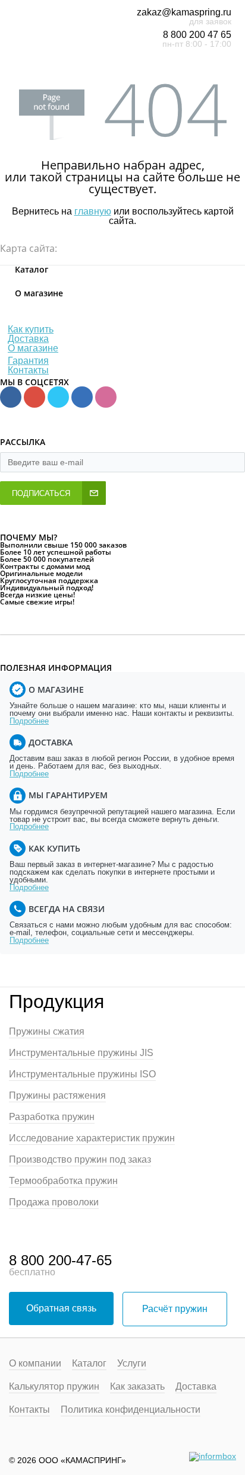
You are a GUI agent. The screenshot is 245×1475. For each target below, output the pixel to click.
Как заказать (137, 1386)
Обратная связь (61, 1308)
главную (92, 211)
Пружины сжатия (46, 1031)
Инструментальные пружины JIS (81, 1053)
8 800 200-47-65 (60, 1260)
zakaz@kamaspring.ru (184, 12)
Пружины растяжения (57, 1095)
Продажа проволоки (54, 1202)
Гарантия (28, 361)
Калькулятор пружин (54, 1386)
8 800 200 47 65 (197, 35)
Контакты (28, 370)
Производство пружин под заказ (80, 1159)
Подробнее (29, 720)
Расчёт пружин (175, 1309)
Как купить (31, 329)
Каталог (89, 1363)
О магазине (33, 348)
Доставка (28, 339)
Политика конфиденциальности (130, 1410)
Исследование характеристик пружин (92, 1138)
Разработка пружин (52, 1117)
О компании (35, 1363)
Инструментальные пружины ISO (82, 1074)
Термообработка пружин (63, 1181)
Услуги (131, 1363)
